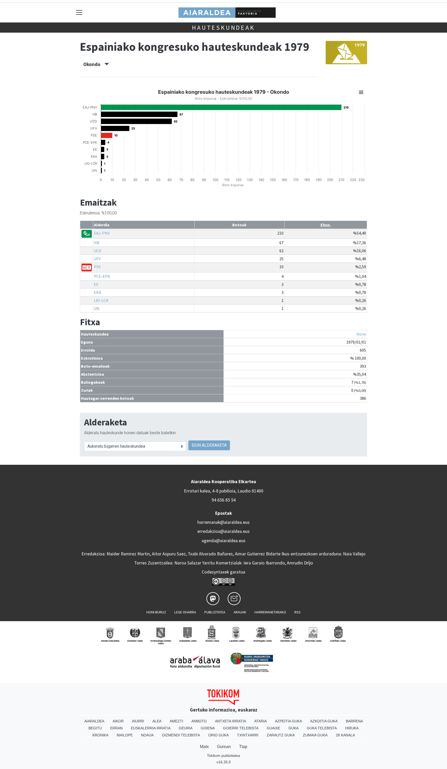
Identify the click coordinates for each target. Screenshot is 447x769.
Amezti (176, 721)
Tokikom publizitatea (223, 755)
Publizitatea (214, 612)
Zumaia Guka (315, 735)
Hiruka (352, 728)
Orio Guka (218, 735)
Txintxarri (247, 735)
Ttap (243, 746)
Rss (297, 612)
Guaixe (273, 728)
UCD (97, 250)
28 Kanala (345, 735)
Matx (204, 746)
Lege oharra (185, 612)
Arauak (240, 612)
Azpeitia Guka (288, 721)
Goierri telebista (240, 728)
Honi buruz (156, 612)
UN (96, 308)
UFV (97, 258)
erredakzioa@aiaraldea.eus (223, 531)
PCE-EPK (102, 276)
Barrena (354, 721)
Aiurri (138, 721)
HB (96, 242)
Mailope (125, 735)
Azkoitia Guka (324, 721)
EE (96, 284)
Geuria (185, 728)
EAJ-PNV (102, 233)
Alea (156, 721)
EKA (97, 292)
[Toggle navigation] (79, 12)
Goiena (208, 728)
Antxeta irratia (230, 721)
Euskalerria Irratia (150, 728)
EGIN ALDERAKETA (209, 445)
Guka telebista (322, 728)
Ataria (260, 721)
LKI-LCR (101, 300)
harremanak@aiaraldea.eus (223, 522)
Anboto (199, 721)
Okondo (94, 64)
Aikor (118, 721)
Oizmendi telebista (181, 735)
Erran (116, 728)
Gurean (224, 746)
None (361, 334)
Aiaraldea (94, 721)
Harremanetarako (270, 612)
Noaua (147, 735)
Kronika (100, 735)
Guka (293, 728)
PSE (97, 266)
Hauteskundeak (223, 28)
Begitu (95, 728)
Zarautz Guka (281, 735)
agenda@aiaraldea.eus (223, 540)
